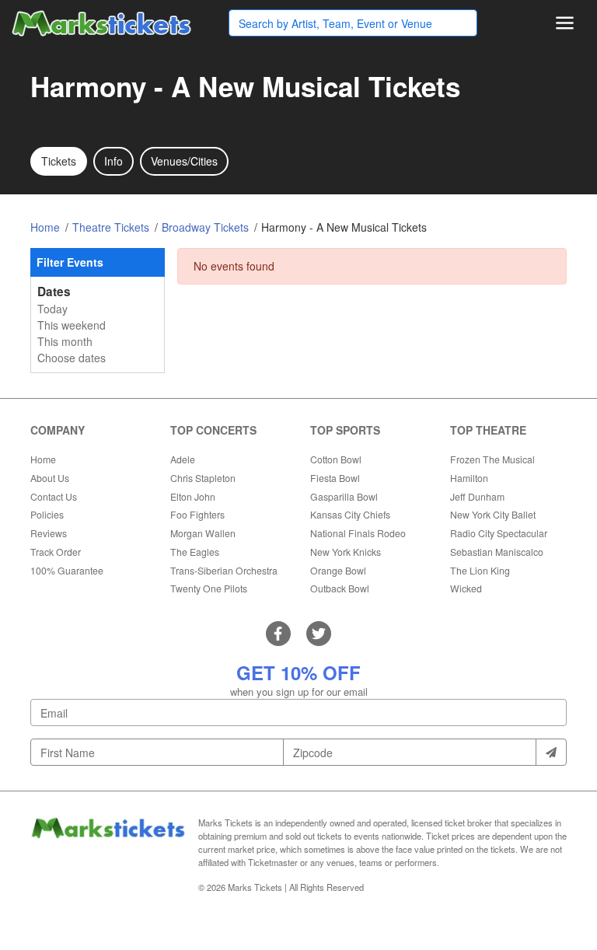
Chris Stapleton (203, 477)
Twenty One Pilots (208, 588)
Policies (47, 514)
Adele (182, 459)
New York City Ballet (493, 514)
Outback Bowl (339, 588)
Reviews (48, 533)
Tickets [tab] (58, 161)
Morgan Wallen (203, 533)
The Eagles (194, 551)
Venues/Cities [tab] (184, 161)
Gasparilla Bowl (344, 496)
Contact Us (53, 496)
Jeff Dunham (477, 496)
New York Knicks (345, 551)
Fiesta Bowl (335, 477)
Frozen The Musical (492, 459)
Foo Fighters (197, 514)
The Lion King (480, 570)
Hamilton (469, 477)
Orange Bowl (338, 570)
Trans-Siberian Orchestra (224, 570)
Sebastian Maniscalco (496, 551)
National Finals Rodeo (358, 533)
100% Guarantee (66, 570)
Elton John (192, 496)
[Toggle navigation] (564, 23)
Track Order (55, 551)
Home (43, 459)
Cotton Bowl (335, 459)
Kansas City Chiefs (350, 514)
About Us (49, 477)
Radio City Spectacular (498, 533)
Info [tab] (113, 161)
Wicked (466, 588)
